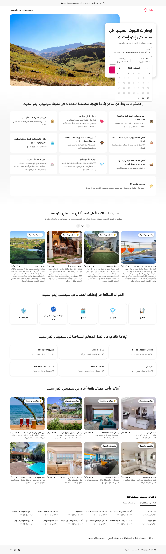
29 (148, 98)
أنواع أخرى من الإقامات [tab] (148, 503)
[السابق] (88, 226)
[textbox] (141, 61)
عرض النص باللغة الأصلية (70, 3)
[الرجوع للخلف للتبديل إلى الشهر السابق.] (148, 68)
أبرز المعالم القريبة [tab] (129, 503)
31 (138, 98)
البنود (127, 550)
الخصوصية (135, 550)
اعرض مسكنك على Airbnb (22, 10)
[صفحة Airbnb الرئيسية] (150, 10)
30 (143, 98)
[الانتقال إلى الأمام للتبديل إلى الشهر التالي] (119, 68)
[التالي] (78, 226)
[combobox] (130, 52)
